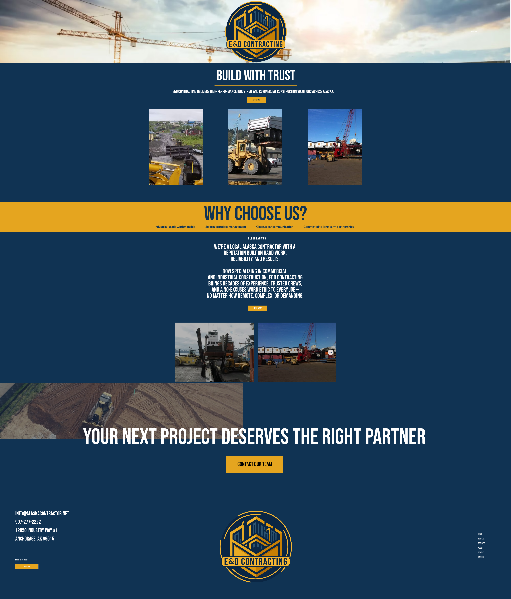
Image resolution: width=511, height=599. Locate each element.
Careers (481, 557)
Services (481, 538)
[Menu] (28, 31)
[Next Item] (330, 352)
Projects (481, 543)
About (480, 548)
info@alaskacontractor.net (42, 513)
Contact (481, 552)
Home (480, 534)
